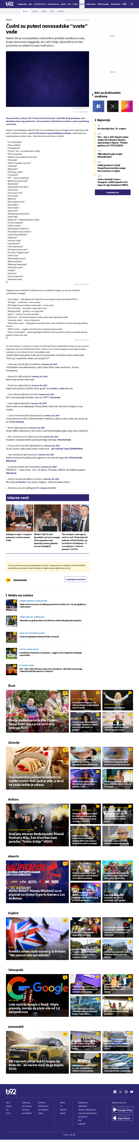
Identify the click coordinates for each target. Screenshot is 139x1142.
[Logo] (9, 4)
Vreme (63, 1113)
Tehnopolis (43, 1106)
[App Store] (122, 1117)
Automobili (43, 1110)
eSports (41, 1103)
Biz (7, 1110)
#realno (19, 421)
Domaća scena (16, 886)
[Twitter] (113, 106)
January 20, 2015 (49, 364)
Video (62, 1103)
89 (8, 580)
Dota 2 (75, 869)
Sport (9, 1106)
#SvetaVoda (64, 439)
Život (9, 20)
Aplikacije (82, 1117)
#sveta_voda (57, 388)
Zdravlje (26, 1103)
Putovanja (27, 1106)
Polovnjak (110, 1062)
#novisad (55, 397)
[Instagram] (127, 106)
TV (61, 1106)
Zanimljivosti (79, 1037)
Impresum (82, 1106)
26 (15, 634)
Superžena (27, 1113)
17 (15, 617)
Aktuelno (77, 718)
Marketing (83, 1103)
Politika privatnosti (87, 1113)
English (13, 947)
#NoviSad (11, 460)
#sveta (22, 482)
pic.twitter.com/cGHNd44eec (67, 448)
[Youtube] (131, 1091)
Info (8, 1103)
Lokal (40, 1113)
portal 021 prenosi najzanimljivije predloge (50, 133)
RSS (79, 1120)
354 (15, 650)
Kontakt (82, 1124)
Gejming (108, 1005)
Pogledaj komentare (75, 579)
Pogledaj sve (113, 192)
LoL (106, 869)
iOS (106, 980)
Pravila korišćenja (87, 1110)
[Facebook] (98, 106)
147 (15, 601)
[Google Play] (122, 1109)
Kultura (25, 1110)
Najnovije (22, 4)
